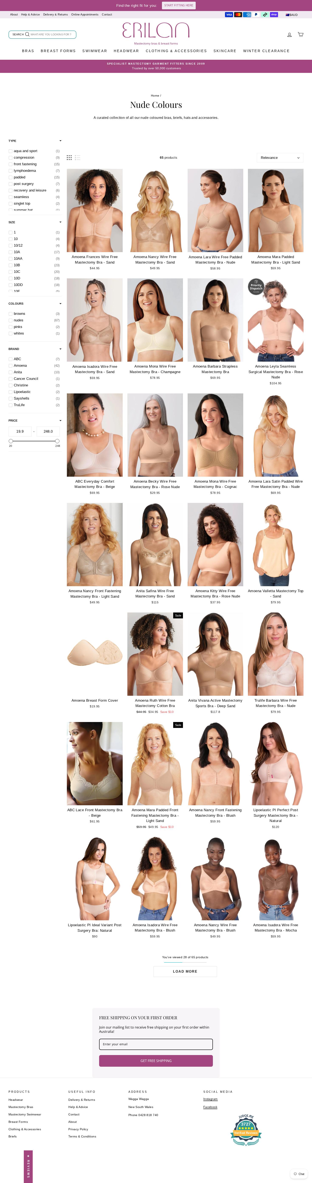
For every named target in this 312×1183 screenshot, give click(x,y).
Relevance (269, 158)
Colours (15, 303)
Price (12, 420)
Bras (28, 51)
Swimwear (94, 51)
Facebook (210, 1107)
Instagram (210, 1099)
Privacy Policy (78, 1129)
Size (11, 222)
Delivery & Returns (55, 14)
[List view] (77, 157)
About (14, 14)
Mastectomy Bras (20, 1107)
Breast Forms (58, 51)
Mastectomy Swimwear (24, 1114)
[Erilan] (156, 30)
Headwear (126, 51)
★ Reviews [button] (28, 1167)
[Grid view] (69, 157)
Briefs (12, 1136)
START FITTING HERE (178, 5)
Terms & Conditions (82, 1136)
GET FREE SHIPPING (156, 1060)
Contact (107, 14)
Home (155, 95)
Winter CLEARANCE (266, 51)
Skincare (225, 51)
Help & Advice (30, 14)
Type (12, 141)
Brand (13, 349)
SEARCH (18, 35)
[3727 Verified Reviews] (246, 1147)
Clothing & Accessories (176, 51)
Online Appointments (84, 14)
